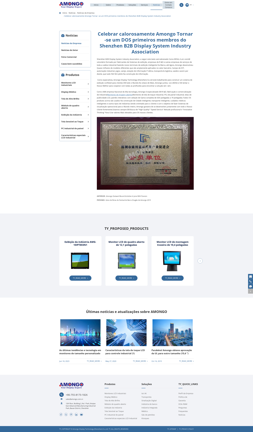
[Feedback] (250, 286)
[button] (200, 260)
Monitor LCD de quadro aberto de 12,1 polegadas (126, 243)
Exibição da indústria (71, 114)
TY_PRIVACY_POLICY (186, 429)
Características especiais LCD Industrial (73, 136)
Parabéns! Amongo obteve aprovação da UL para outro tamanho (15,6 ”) (172, 352)
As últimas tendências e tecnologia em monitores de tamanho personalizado (80, 352)
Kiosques (145, 418)
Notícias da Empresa (85, 13)
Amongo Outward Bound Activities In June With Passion (126, 196)
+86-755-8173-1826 (77, 395)
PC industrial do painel (72, 128)
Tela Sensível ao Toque (72, 121)
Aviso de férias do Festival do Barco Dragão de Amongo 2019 (128, 200)
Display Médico (68, 92)
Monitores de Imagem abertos (120, 95)
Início (64, 13)
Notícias (72, 13)
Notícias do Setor (69, 50)
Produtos (72, 75)
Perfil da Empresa (185, 393)
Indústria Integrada (149, 407)
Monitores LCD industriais (68, 83)
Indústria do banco (149, 404)
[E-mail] (250, 276)
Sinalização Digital (149, 400)
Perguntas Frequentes (183, 409)
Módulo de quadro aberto (70, 106)
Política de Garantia (182, 399)
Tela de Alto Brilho (70, 98)
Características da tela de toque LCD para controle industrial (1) (125, 352)
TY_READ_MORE (79, 278)
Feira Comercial (69, 57)
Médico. (145, 411)
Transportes (147, 397)
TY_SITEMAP (171, 429)
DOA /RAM (182, 404)
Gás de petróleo (148, 415)
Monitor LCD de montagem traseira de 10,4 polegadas (173, 243)
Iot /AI (144, 393)
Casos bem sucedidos (71, 63)
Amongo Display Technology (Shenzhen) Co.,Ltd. (90, 429)
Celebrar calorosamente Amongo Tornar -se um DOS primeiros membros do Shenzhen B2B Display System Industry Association (117, 16)
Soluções (147, 384)
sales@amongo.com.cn (74, 399)
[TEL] (250, 281)
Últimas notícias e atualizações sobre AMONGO (126, 311)
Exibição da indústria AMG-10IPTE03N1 (80, 243)
